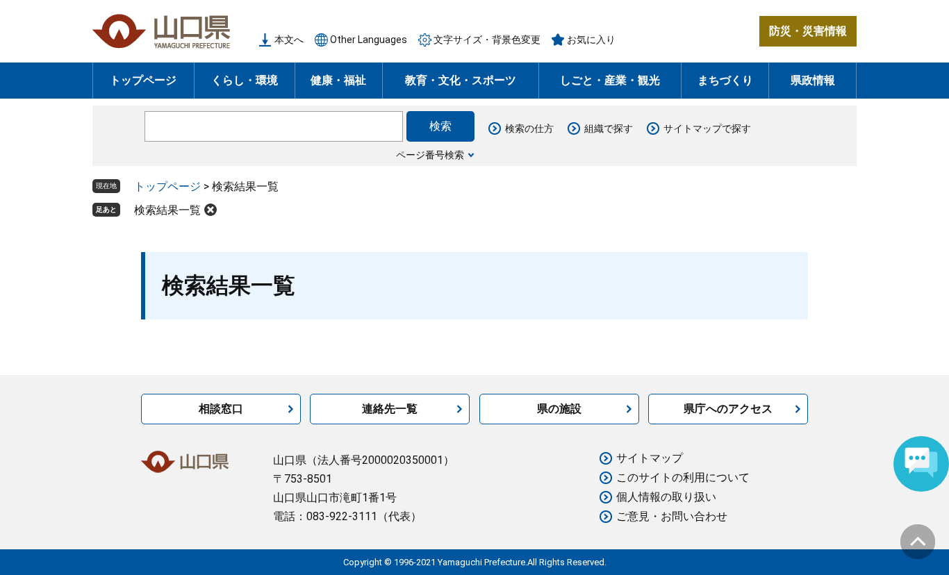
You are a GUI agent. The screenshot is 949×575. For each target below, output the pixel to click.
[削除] (210, 209)
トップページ (143, 80)
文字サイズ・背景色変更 (487, 39)
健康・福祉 (338, 80)
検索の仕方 (529, 128)
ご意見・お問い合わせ (671, 516)
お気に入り (591, 39)
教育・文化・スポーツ (460, 80)
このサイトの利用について (683, 477)
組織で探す (608, 128)
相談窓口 (221, 408)
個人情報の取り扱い (666, 496)
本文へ (289, 39)
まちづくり (725, 80)
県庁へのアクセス (728, 408)
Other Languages (368, 39)
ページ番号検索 (430, 155)
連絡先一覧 (390, 408)
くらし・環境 (244, 80)
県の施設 (559, 408)
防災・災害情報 (808, 31)
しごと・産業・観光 (610, 80)
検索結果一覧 (167, 210)
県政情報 (813, 80)
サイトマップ (649, 458)
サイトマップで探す (707, 128)
